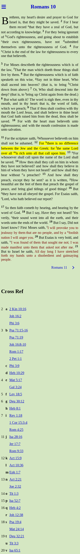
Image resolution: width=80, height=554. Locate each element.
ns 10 (50, 7)
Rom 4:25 (16, 430)
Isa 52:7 (14, 501)
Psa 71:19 (16, 337)
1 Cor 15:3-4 (18, 422)
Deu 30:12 (16, 401)
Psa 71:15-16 (18, 330)
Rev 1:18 (15, 415)
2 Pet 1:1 (15, 359)
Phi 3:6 (14, 323)
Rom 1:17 (16, 351)
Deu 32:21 (16, 536)
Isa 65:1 (14, 550)
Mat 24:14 (16, 529)
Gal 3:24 (15, 387)
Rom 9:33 (16, 451)
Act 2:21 (15, 479)
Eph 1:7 (14, 472)
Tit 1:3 (13, 493)
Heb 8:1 (15, 408)
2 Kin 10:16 (17, 309)
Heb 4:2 (15, 508)
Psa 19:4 (15, 522)
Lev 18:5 (15, 394)
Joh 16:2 (15, 316)
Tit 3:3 (13, 543)
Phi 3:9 (14, 366)
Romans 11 (59, 267)
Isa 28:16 (15, 437)
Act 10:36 (16, 465)
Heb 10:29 (16, 373)
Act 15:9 (15, 458)
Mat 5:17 (15, 380)
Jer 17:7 (14, 444)
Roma (36, 7)
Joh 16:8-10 (17, 344)
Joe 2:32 (15, 486)
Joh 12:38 (16, 515)
